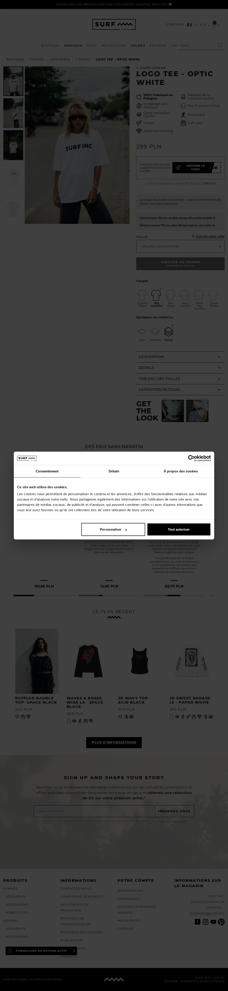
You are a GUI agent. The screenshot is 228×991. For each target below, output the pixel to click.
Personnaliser (111, 529)
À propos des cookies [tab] (181, 471)
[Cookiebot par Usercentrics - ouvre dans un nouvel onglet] (191, 458)
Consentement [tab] (47, 471)
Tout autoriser (179, 529)
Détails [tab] (114, 471)
